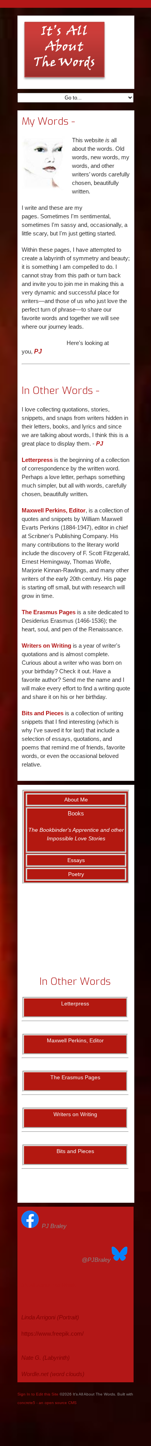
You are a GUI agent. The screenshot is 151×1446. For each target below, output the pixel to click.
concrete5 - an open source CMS (47, 1403)
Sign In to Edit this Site (37, 1394)
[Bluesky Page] (119, 1260)
